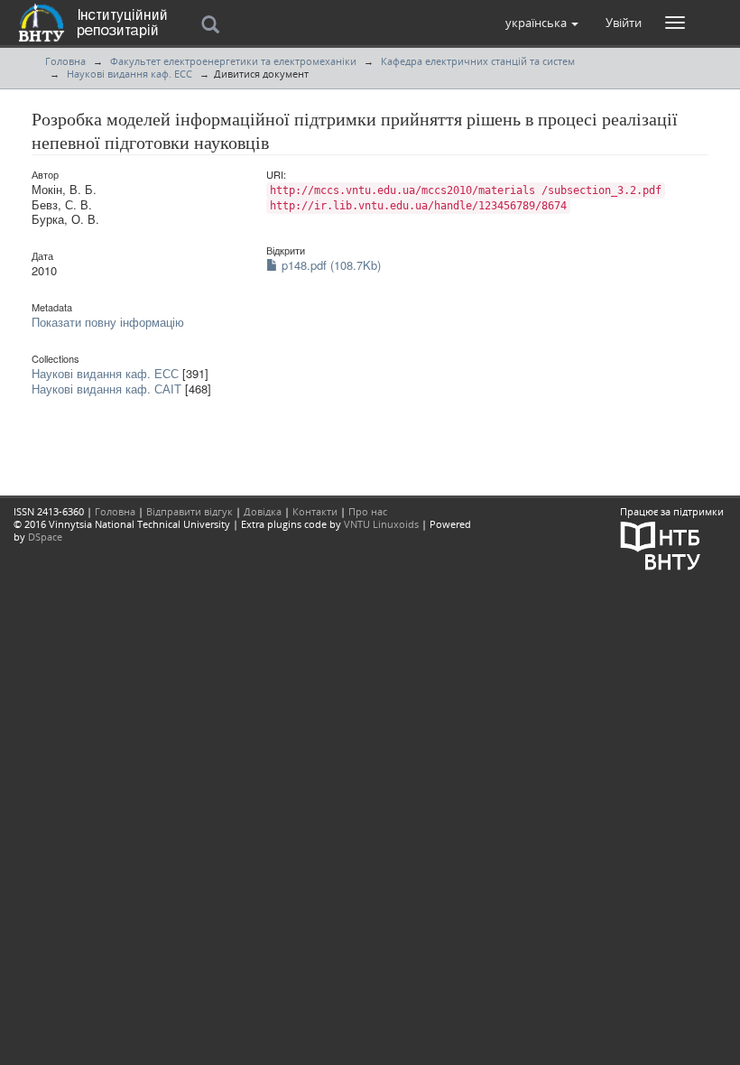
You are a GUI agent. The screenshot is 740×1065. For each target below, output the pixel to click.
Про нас (367, 511)
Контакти (315, 511)
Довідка (263, 511)
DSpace (45, 536)
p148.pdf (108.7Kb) (329, 264)
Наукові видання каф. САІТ (106, 388)
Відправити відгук (189, 511)
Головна (65, 61)
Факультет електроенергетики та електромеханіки (233, 61)
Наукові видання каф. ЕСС (129, 73)
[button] (542, 22)
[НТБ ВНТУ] (660, 544)
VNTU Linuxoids (381, 524)
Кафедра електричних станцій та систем (478, 61)
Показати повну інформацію (108, 321)
